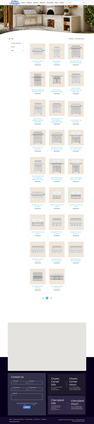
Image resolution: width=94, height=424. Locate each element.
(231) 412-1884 (57, 409)
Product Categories (16, 43)
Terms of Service (29, 404)
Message (15, 393)
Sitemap (43, 419)
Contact (61, 2)
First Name (16, 381)
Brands (13, 47)
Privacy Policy (21, 404)
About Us (42, 2)
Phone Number (33, 387)
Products (29, 2)
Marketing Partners (14, 421)
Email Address (17, 387)
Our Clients (50, 2)
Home (23, 2)
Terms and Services (18, 419)
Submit (27, 407)
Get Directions (54, 388)
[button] (63, 325)
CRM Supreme (81, 421)
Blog (56, 2)
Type (12, 50)
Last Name (32, 381)
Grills (49, 21)
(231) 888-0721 (57, 389)
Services (35, 2)
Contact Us (37, 419)
